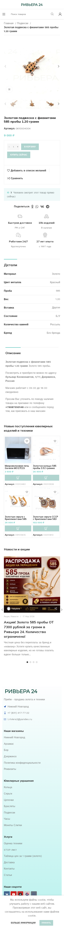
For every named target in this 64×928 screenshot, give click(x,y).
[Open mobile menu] (4, 14)
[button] (18, 478)
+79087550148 (14, 407)
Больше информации (23, 923)
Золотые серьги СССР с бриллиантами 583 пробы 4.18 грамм (45, 519)
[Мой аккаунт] (60, 14)
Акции (6, 616)
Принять (46, 923)
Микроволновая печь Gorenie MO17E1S (17, 467)
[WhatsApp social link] (36, 206)
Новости (14, 616)
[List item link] (32, 737)
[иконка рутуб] (27, 894)
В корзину (30, 147)
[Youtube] (13, 894)
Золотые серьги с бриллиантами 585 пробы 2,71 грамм (16, 519)
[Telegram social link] (47, 206)
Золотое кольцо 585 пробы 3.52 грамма (44, 467)
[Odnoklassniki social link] (32, 206)
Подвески (23, 23)
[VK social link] (42, 206)
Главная (9, 23)
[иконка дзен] (20, 894)
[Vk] (7, 894)
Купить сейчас (18, 155)
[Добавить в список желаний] (27, 441)
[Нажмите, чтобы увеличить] (9, 89)
